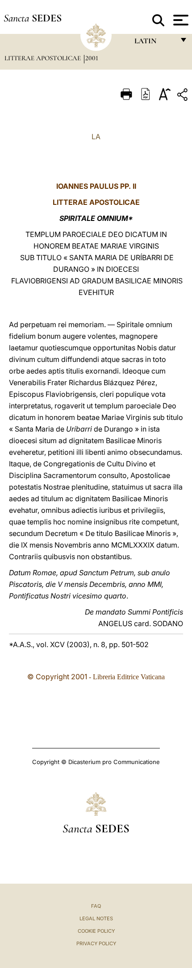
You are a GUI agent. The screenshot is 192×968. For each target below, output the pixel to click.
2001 (91, 58)
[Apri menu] (179, 20)
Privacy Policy (96, 943)
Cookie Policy (96, 931)
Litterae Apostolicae (43, 58)
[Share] (183, 96)
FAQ (96, 906)
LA (96, 136)
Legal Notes (96, 918)
